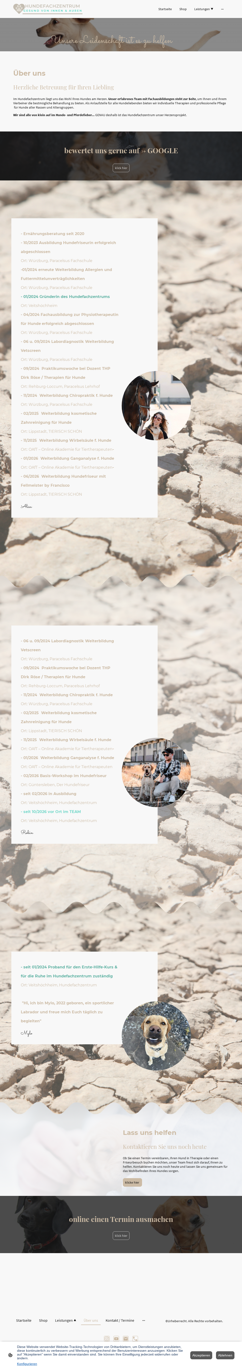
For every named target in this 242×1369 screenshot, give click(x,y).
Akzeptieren (201, 1355)
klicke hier (132, 1182)
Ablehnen (225, 1355)
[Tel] (135, 1339)
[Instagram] (107, 1339)
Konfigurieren (27, 1364)
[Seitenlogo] (47, 9)
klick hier (121, 168)
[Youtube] (116, 1339)
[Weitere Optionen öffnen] (222, 9)
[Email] (126, 1339)
